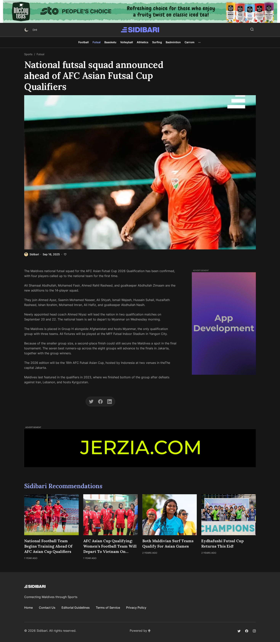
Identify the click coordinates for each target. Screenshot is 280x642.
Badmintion (173, 42)
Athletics (142, 42)
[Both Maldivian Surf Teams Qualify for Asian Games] (169, 514)
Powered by (138, 630)
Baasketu (110, 42)
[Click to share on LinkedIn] (109, 401)
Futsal (97, 42)
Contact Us (47, 607)
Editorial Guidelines (76, 607)
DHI (35, 29)
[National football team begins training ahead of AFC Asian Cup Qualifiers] (51, 514)
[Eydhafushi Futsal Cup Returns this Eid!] (228, 514)
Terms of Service (108, 607)
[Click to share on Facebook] (100, 401)
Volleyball (126, 42)
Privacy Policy (136, 607)
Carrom (189, 42)
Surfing (157, 42)
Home (28, 607)
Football (83, 42)
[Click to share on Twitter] (91, 401)
